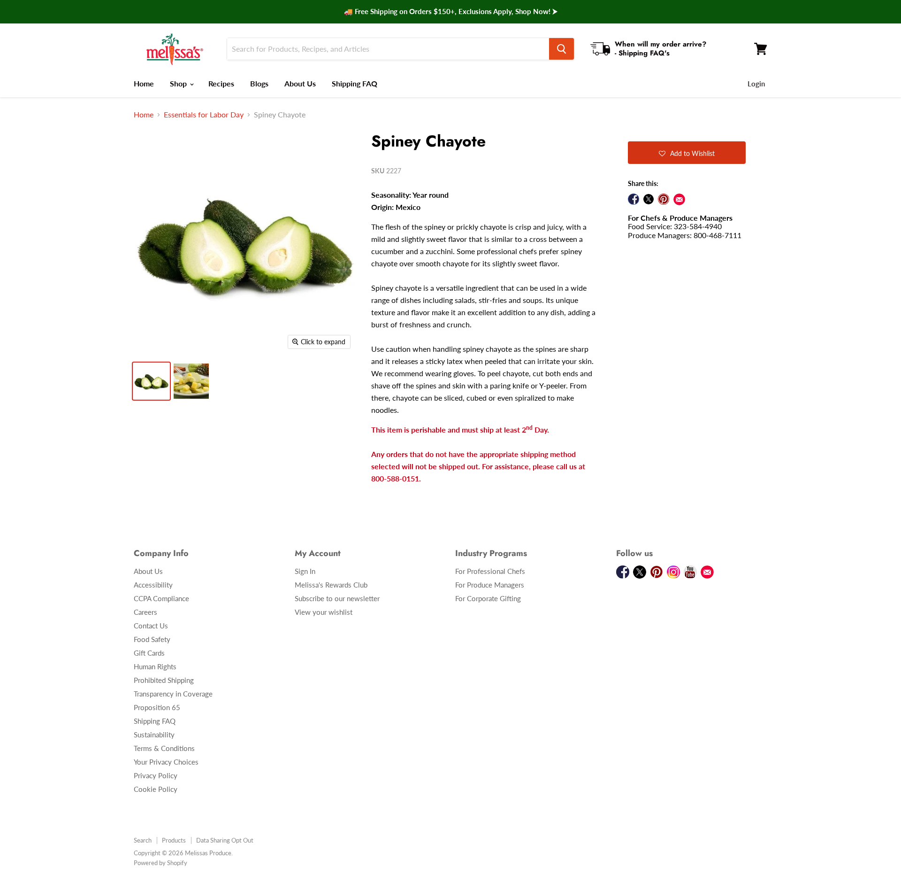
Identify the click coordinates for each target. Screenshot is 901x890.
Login (756, 83)
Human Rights (155, 666)
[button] (687, 152)
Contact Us (151, 625)
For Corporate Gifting (488, 598)
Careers (145, 612)
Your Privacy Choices (166, 762)
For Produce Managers (489, 584)
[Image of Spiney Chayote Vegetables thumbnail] (151, 381)
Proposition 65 (157, 707)
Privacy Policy (155, 775)
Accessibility (153, 584)
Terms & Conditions (164, 748)
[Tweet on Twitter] (648, 199)
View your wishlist (323, 612)
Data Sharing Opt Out (224, 840)
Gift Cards (149, 653)
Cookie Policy (155, 789)
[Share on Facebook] (633, 199)
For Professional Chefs (490, 571)
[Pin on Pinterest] (663, 199)
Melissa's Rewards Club (331, 584)
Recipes (221, 83)
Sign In (305, 571)
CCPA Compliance (161, 598)
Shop (179, 83)
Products (174, 840)
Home (144, 83)
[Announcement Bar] (450, 12)
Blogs (259, 83)
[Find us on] (679, 199)
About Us (300, 83)
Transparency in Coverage (173, 693)
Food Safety (152, 639)
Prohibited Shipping (164, 680)
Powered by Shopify (160, 863)
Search (143, 840)
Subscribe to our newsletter (337, 598)
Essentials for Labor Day (204, 114)
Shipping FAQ (354, 83)
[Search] (561, 49)
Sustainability (154, 734)
